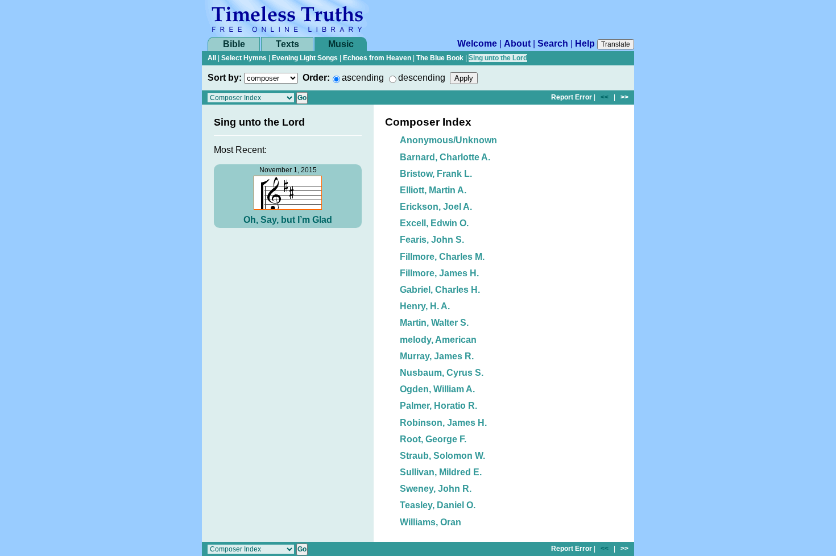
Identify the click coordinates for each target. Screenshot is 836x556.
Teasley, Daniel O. (437, 505)
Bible (234, 44)
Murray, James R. (437, 356)
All (212, 58)
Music (341, 44)
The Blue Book (439, 58)
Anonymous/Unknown (448, 140)
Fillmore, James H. (439, 273)
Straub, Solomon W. (442, 455)
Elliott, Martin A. (433, 190)
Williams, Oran (430, 522)
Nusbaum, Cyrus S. (441, 372)
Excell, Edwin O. (434, 223)
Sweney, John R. (435, 488)
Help (585, 43)
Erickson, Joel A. (436, 206)
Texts (287, 44)
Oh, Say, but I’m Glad (287, 220)
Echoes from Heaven (377, 58)
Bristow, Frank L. (436, 174)
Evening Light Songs (305, 58)
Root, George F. (433, 439)
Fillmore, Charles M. (442, 257)
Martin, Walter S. (434, 322)
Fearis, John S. (432, 239)
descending (421, 77)
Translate (615, 44)
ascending (363, 77)
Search (552, 43)
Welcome (477, 43)
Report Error (571, 97)
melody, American (438, 340)
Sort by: (225, 77)
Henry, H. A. (425, 306)
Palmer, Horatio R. (438, 405)
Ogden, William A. (437, 389)
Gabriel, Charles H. (440, 289)
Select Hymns (244, 58)
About (517, 43)
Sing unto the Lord (498, 58)
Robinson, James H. (443, 423)
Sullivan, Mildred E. (441, 472)
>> (624, 97)
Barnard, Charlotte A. (445, 157)
